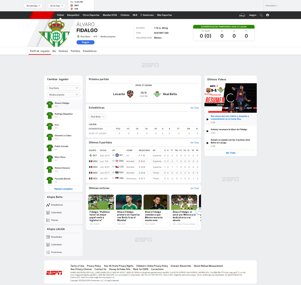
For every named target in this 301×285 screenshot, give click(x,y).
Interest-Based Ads (181, 266)
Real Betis (85, 36)
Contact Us (100, 269)
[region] (153, 131)
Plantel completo (63, 189)
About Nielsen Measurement (208, 266)
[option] (101, 211)
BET (95, 155)
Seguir (85, 42)
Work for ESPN (140, 269)
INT (121, 155)
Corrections (157, 269)
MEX (95, 161)
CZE (121, 166)
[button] (261, 15)
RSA (121, 172)
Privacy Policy (94, 266)
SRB (121, 178)
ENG (121, 161)
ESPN (42, 15)
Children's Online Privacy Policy (152, 266)
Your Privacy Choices (81, 269)
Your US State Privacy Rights (118, 266)
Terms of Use (77, 266)
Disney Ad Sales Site (119, 269)
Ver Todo (231, 153)
